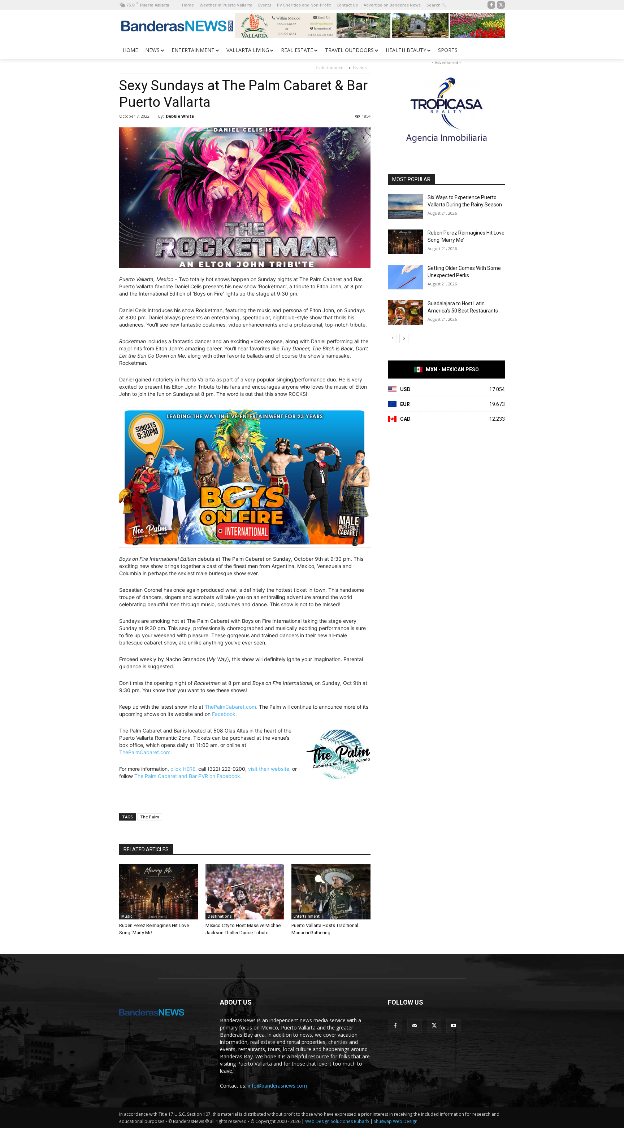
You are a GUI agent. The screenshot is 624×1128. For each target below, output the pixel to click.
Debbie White (180, 116)
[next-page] (403, 338)
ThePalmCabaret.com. (231, 707)
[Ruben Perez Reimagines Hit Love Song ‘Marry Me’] (158, 891)
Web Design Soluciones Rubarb (337, 1121)
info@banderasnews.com (277, 1085)
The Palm (149, 816)
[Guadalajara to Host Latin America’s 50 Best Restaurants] (405, 312)
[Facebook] (491, 5)
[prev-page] (392, 338)
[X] (501, 5)
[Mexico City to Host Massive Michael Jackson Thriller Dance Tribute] (245, 891)
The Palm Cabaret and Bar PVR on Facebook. (188, 776)
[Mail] (414, 1026)
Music (126, 916)
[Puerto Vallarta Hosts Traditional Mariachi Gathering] (330, 891)
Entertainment (330, 67)
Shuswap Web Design (395, 1121)
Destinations (220, 916)
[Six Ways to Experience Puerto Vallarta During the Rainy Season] (405, 206)
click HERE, (183, 769)
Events (360, 67)
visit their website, (269, 769)
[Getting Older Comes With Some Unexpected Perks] (405, 277)
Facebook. (224, 714)
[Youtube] (453, 1026)
